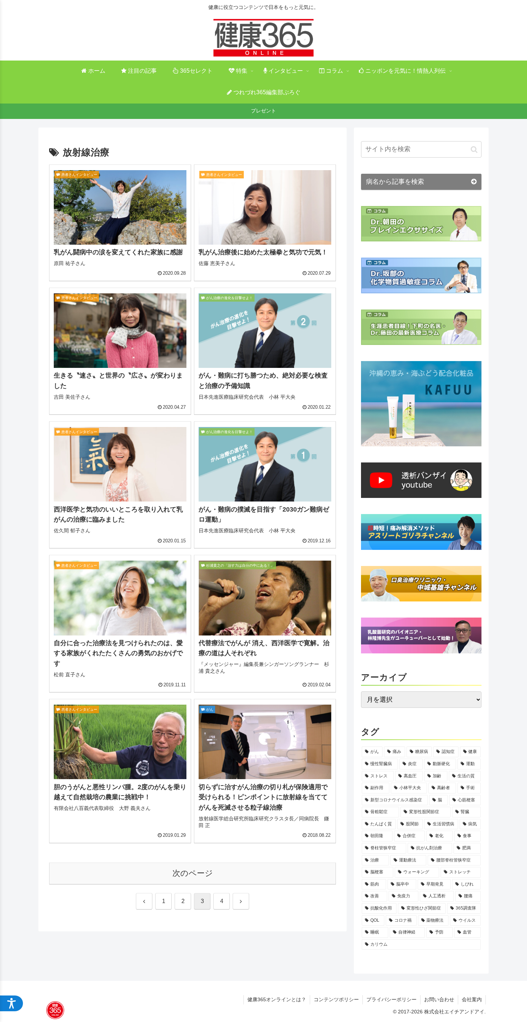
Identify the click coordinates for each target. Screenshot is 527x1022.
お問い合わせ (439, 999)
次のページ (192, 873)
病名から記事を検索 (395, 181)
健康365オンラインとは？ (276, 999)
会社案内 (472, 999)
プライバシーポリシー (391, 999)
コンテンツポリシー (336, 999)
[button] (474, 149)
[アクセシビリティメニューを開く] (11, 1003)
